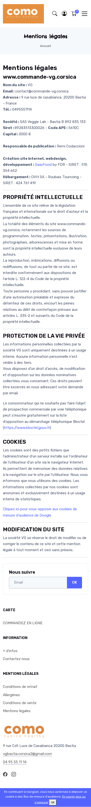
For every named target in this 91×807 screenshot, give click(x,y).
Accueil (45, 46)
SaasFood (43, 164)
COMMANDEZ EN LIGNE (22, 623)
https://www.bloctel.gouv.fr (27, 428)
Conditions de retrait (20, 687)
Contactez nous (16, 659)
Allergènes (11, 695)
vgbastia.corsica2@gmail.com (27, 754)
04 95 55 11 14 (14, 762)
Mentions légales (17, 711)
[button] (64, 13)
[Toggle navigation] (84, 13)
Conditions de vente (19, 703)
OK (74, 582)
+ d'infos (10, 651)
